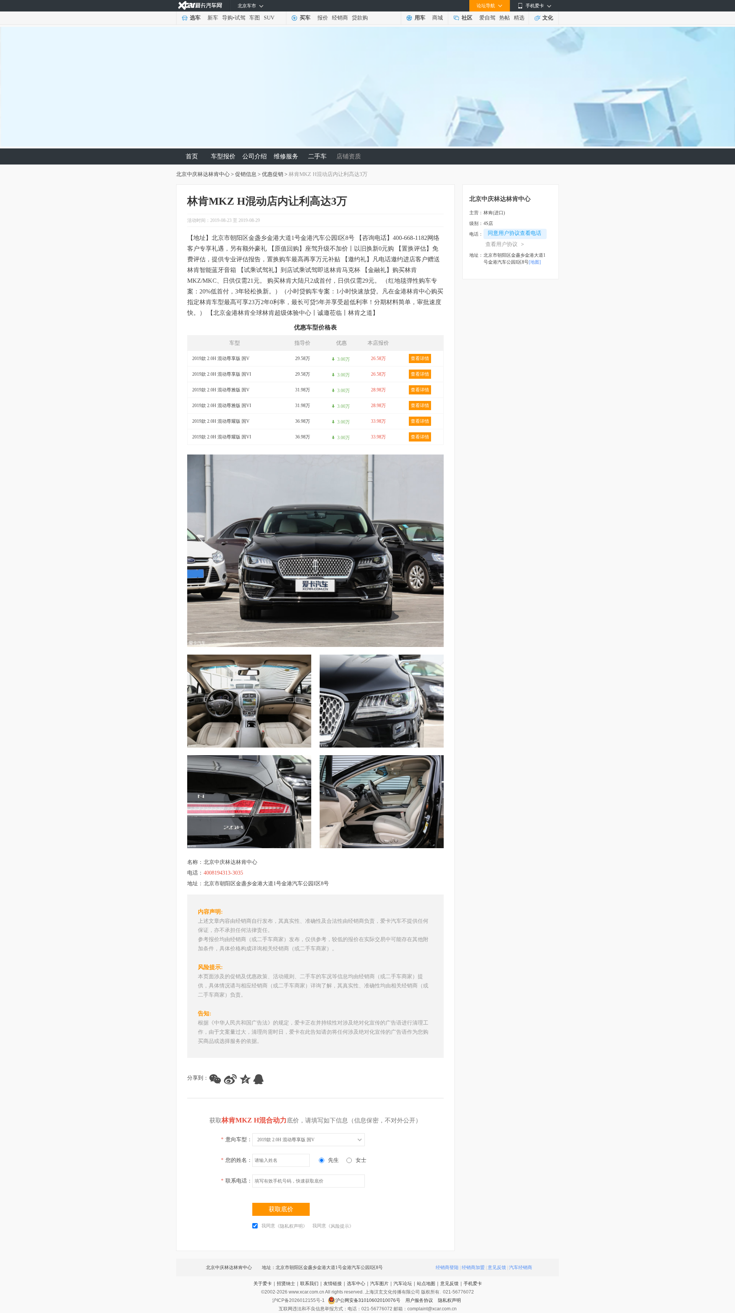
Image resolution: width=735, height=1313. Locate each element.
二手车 (317, 156)
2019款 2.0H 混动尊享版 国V (221, 358)
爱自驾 (487, 18)
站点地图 (426, 1283)
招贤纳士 (286, 1283)
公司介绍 (254, 156)
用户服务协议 (419, 1300)
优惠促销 (272, 174)
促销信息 (245, 174)
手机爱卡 (473, 1283)
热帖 (504, 18)
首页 (192, 156)
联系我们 (309, 1283)
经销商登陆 (447, 1267)
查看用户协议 (504, 244)
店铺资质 (348, 156)
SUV (269, 18)
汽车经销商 (520, 1267)
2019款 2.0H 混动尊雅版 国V (221, 390)
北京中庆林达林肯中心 (203, 174)
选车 (195, 18)
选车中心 (356, 1283)
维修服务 (286, 156)
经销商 (340, 18)
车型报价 (223, 156)
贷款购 (360, 18)
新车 (212, 18)
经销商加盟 (473, 1267)
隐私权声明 (449, 1300)
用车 (420, 18)
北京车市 (247, 5)
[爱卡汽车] (200, 5)
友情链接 (332, 1283)
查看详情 (420, 358)
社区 (467, 18)
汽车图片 (379, 1283)
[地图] (535, 262)
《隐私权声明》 (291, 1226)
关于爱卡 (262, 1283)
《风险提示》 (340, 1226)
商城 (437, 18)
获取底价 (281, 1209)
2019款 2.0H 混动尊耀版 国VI (221, 437)
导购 (227, 18)
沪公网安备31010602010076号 (368, 1300)
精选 (519, 18)
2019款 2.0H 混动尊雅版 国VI (221, 405)
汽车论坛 (403, 1283)
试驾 (240, 18)
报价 (322, 18)
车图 (254, 18)
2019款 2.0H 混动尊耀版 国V (221, 421)
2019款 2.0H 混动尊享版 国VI (221, 374)
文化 (547, 18)
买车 (305, 18)
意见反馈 (497, 1267)
